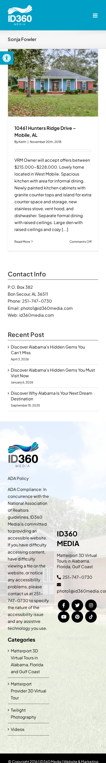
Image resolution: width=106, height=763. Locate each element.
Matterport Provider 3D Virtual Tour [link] (28, 690)
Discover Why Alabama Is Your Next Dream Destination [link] (51, 395)
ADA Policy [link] (18, 478)
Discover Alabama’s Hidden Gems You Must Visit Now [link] (53, 372)
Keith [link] (22, 142)
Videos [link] (17, 729)
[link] (6, 58)
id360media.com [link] (36, 315)
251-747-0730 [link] (37, 301)
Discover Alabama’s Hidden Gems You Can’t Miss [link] (48, 349)
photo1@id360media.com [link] (47, 308)
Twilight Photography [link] (23, 713)
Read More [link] (22, 242)
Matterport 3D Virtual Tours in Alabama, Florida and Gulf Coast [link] (27, 661)
